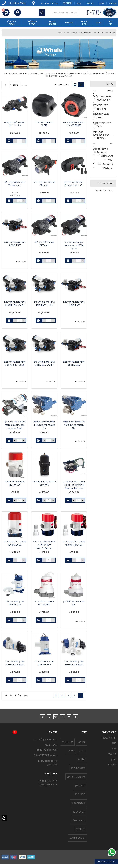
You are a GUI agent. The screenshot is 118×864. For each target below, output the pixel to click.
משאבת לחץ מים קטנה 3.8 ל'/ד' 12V (14, 124)
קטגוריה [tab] (110, 90)
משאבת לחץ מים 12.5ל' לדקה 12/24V (15, 184)
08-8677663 (17, 3)
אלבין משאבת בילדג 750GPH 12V (15, 603)
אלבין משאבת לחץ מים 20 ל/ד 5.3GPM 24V (14, 363)
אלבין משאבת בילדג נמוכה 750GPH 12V (74, 663)
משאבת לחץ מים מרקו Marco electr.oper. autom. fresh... (14, 425)
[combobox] (59, 12)
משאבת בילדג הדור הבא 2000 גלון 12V (15, 543)
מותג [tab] (111, 143)
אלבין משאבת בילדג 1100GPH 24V (44, 663)
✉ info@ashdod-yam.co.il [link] (47, 762)
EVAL (108, 159)
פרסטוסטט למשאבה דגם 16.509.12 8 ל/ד (73, 124)
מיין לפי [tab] (109, 84)
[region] (59, 32)
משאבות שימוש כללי (101, 125)
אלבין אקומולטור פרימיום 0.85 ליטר (44, 483)
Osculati (105, 164)
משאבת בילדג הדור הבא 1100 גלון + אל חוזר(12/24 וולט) (44, 545)
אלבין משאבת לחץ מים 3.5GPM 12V (73, 303)
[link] (33, 3)
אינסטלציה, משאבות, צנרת (81, 32)
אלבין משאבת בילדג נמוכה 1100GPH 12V (15, 663)
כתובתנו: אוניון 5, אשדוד (45, 739)
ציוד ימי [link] (100, 32)
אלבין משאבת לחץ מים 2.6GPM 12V (14, 243)
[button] (4, 818)
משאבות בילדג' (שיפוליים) (101, 98)
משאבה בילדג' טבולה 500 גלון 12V (14, 483)
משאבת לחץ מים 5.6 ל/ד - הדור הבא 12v (73, 184)
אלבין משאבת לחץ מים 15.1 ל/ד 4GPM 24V (44, 363)
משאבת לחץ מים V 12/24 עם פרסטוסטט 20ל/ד (74, 245)
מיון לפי (24, 85)
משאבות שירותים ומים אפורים (100, 135)
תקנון (113, 759)
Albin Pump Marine (100, 150)
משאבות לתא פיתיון (100, 116)
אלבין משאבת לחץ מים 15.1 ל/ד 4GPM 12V (44, 303)
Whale (106, 168)
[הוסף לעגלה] (68, 140)
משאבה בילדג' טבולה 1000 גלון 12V (44, 603)
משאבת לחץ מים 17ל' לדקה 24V (44, 243)
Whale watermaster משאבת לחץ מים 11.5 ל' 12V (44, 425)
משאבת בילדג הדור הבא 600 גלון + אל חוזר (74, 543)
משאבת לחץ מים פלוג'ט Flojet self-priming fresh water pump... (74, 485)
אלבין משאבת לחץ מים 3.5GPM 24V (73, 363)
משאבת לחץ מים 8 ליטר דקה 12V (44, 184)
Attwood (105, 155)
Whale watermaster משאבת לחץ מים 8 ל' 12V (74, 425)
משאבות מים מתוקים (100, 107)
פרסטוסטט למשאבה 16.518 (44, 124)
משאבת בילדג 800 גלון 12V (74, 603)
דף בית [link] (112, 32)
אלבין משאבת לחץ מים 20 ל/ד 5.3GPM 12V (14, 303)
